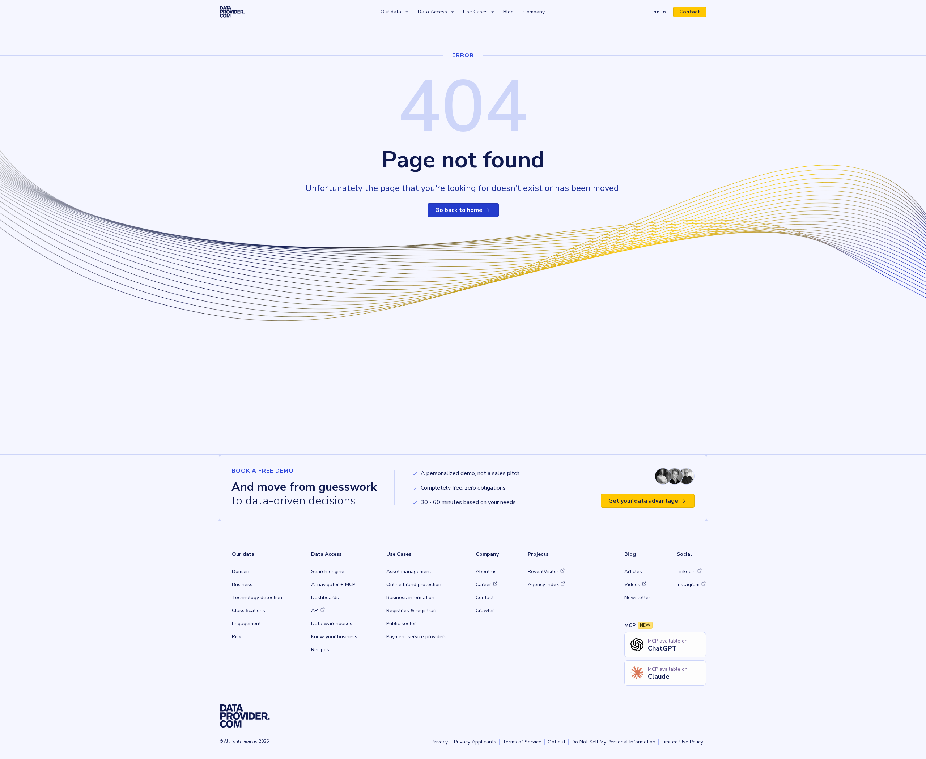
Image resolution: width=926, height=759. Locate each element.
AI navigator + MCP (333, 584)
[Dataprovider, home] (232, 11)
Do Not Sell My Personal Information (613, 741)
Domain (240, 571)
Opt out (556, 741)
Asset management (408, 571)
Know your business (334, 636)
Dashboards (325, 597)
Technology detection (257, 597)
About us (486, 571)
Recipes (320, 649)
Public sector (401, 623)
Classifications (248, 610)
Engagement (246, 623)
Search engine (327, 571)
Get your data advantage (643, 501)
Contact (689, 11)
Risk (236, 636)
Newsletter (637, 597)
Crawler (485, 610)
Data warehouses (331, 623)
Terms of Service (521, 741)
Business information (410, 597)
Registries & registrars (412, 610)
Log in (661, 12)
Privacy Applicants (475, 741)
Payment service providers (416, 636)
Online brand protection (413, 584)
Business (242, 584)
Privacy (440, 741)
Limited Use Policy (682, 741)
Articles (633, 571)
